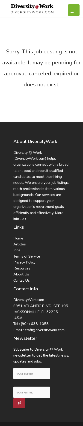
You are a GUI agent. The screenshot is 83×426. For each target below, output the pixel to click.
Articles (19, 244)
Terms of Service (26, 256)
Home (18, 238)
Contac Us (21, 280)
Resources (21, 268)
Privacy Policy (24, 262)
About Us (21, 274)
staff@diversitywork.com (45, 330)
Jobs (17, 250)
